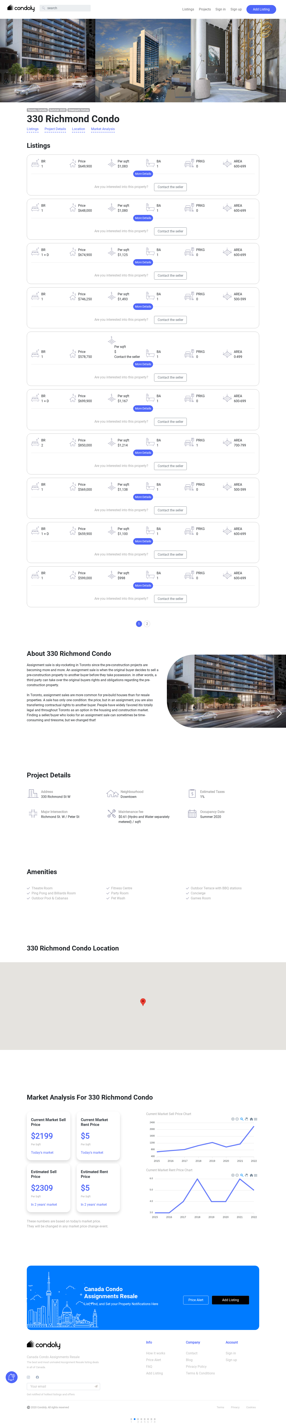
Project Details (55, 129)
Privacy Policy (196, 1367)
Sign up (236, 9)
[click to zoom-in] (47, 60)
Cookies (251, 1407)
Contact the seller (170, 187)
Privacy (235, 1407)
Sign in (220, 9)
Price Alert (195, 1300)
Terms (220, 1407)
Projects (205, 9)
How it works (155, 1353)
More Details (143, 173)
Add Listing (261, 9)
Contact (191, 1353)
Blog (189, 1360)
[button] (6, 713)
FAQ (149, 1367)
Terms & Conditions (200, 1373)
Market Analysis (103, 129)
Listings (188, 9)
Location (78, 129)
